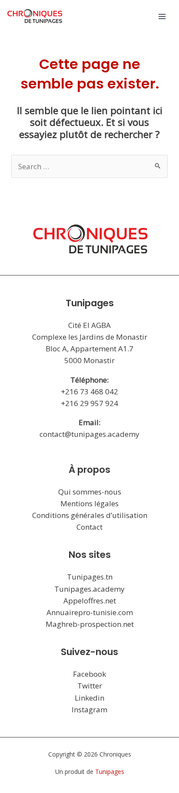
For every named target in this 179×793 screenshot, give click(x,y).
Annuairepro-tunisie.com (89, 612)
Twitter (89, 686)
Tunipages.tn (90, 577)
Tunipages (109, 771)
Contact (89, 527)
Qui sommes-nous (89, 492)
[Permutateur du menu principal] (162, 16)
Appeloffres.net (89, 601)
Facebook (89, 674)
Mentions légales (89, 503)
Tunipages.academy (89, 589)
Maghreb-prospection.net (90, 624)
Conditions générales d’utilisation (89, 515)
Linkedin (89, 698)
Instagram (89, 709)
